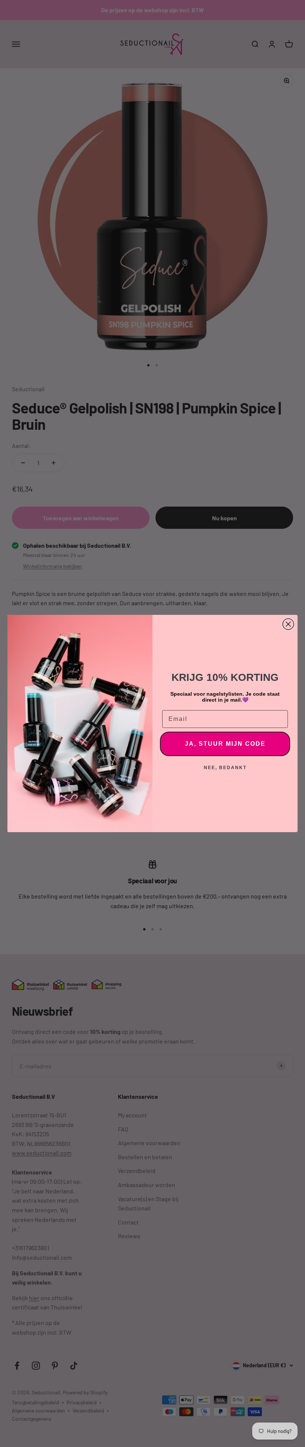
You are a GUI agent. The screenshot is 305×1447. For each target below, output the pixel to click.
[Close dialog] (288, 624)
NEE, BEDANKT (225, 767)
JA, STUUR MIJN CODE (225, 744)
